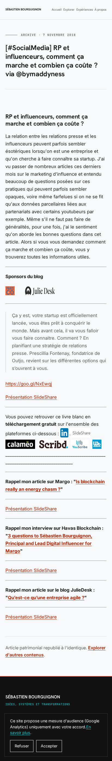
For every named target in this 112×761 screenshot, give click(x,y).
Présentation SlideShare (31, 397)
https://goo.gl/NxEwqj (28, 383)
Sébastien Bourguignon (23, 9)
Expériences (84, 9)
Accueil (57, 9)
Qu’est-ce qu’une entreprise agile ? (46, 597)
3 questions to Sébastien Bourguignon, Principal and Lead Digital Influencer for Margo (48, 543)
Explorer (68, 9)
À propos (101, 9)
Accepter (49, 746)
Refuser (22, 746)
